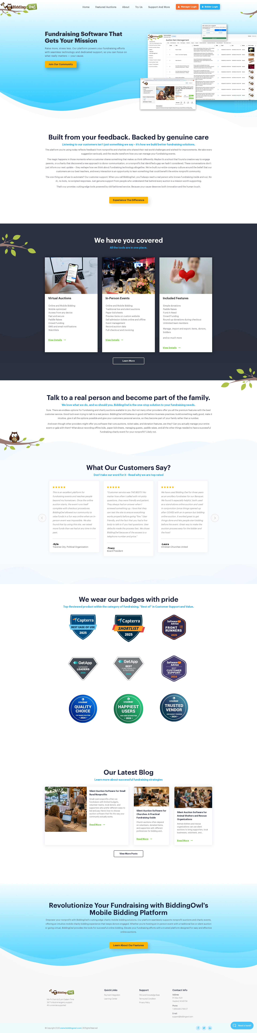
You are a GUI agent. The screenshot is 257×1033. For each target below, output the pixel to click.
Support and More (159, 7)
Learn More (128, 361)
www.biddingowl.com (71, 1028)
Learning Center (110, 999)
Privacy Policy (144, 1003)
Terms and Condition (147, 999)
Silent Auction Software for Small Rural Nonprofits (107, 793)
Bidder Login (211, 7)
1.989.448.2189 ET (180, 1009)
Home (85, 7)
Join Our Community (61, 64)
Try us (138, 7)
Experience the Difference (128, 200)
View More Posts (128, 854)
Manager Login (189, 7)
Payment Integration (112, 995)
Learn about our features (128, 945)
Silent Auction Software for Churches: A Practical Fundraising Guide (151, 814)
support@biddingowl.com (182, 1017)
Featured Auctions (105, 7)
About (125, 7)
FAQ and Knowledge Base (149, 995)
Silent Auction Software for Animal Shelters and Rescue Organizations (192, 815)
